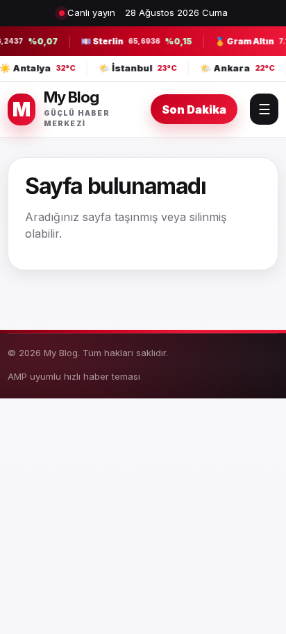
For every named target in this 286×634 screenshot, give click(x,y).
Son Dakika (194, 109)
